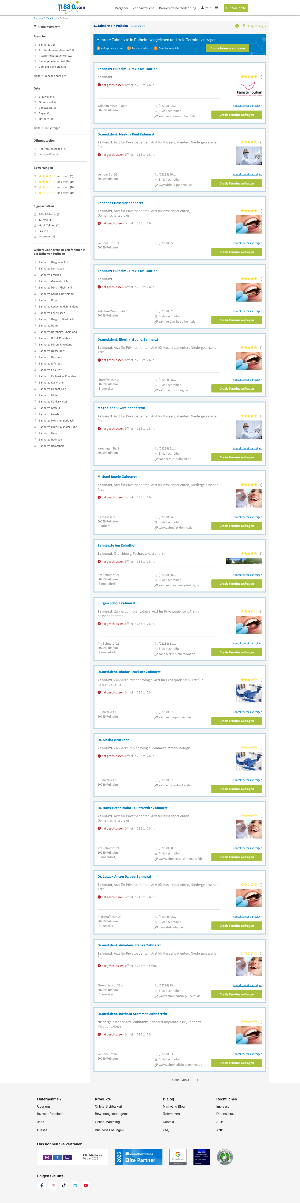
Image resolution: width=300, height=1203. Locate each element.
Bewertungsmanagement (113, 1114)
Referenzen (171, 1114)
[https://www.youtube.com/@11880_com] (85, 1185)
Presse (42, 1130)
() (47, 44)
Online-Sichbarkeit (108, 1106)
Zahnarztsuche (143, 8)
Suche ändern (138, 25)
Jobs (40, 1122)
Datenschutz (225, 1114)
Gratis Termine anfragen (227, 48)
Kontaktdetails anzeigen (247, 105)
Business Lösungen (109, 1130)
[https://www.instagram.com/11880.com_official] (52, 1185)
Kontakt (168, 1122)
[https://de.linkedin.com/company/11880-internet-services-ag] (74, 1185)
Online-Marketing (107, 1122)
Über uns (43, 1106)
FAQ (166, 1130)
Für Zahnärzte (236, 8)
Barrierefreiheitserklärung (177, 8)
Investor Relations (50, 1114)
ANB (219, 1130)
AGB (219, 1122)
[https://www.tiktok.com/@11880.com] (63, 1185)
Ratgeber (121, 8)
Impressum (224, 1106)
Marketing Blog (174, 1106)
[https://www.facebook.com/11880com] (41, 1185)
